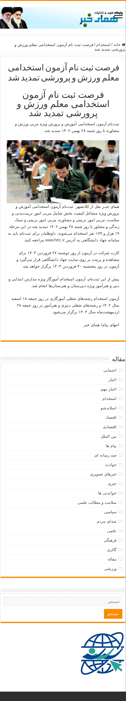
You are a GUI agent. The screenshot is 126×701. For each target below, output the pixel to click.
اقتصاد (111, 417)
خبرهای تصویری (103, 474)
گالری (112, 549)
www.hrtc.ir (55, 240)
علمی (112, 530)
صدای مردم (107, 521)
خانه (117, 44)
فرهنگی (110, 540)
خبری (112, 483)
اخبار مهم (109, 389)
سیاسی (110, 512)
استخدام (103, 44)
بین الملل (109, 436)
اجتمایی (110, 370)
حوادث (111, 464)
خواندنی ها (107, 493)
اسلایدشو (109, 408)
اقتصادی (110, 427)
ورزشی (110, 568)
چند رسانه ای (105, 455)
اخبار (113, 379)
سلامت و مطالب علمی (97, 502)
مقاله (112, 559)
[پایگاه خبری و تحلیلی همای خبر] (63, 16)
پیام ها (111, 445)
